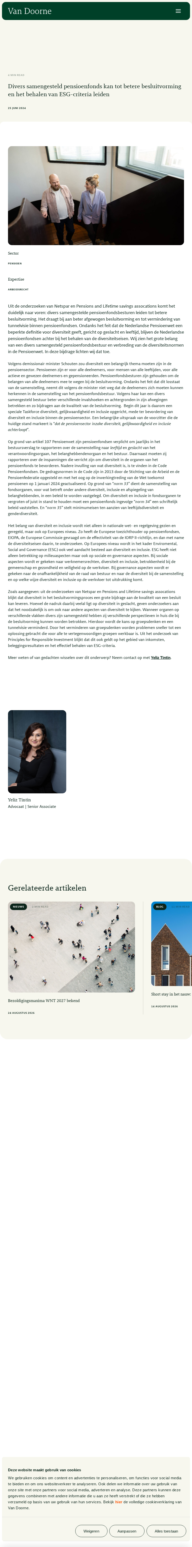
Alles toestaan (166, 1531)
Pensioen (15, 263)
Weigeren (91, 1531)
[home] (29, 11)
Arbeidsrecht (18, 289)
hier (118, 1502)
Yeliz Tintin (160, 658)
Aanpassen (127, 1531)
